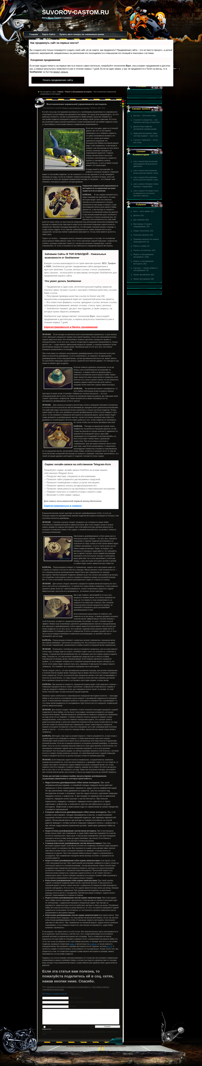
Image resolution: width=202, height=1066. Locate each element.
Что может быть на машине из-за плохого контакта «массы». (146, 193)
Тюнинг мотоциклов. (141, 279)
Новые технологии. (141, 231)
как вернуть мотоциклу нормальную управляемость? (69, 987)
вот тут (109, 946)
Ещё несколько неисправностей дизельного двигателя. (145, 163)
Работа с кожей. (140, 246)
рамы (72, 944)
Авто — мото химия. (141, 211)
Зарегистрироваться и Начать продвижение (71, 327)
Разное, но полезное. (142, 250)
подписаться (46, 1029)
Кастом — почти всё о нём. (144, 116)
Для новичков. (139, 220)
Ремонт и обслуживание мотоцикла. (78, 92)
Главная (33, 34)
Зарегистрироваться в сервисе (63, 505)
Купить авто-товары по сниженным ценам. (82, 34)
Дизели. (136, 215)
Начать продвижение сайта (58, 80)
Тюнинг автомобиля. (141, 275)
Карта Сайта (48, 34)
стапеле (93, 944)
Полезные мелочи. (141, 235)
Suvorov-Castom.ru (75, 12)
